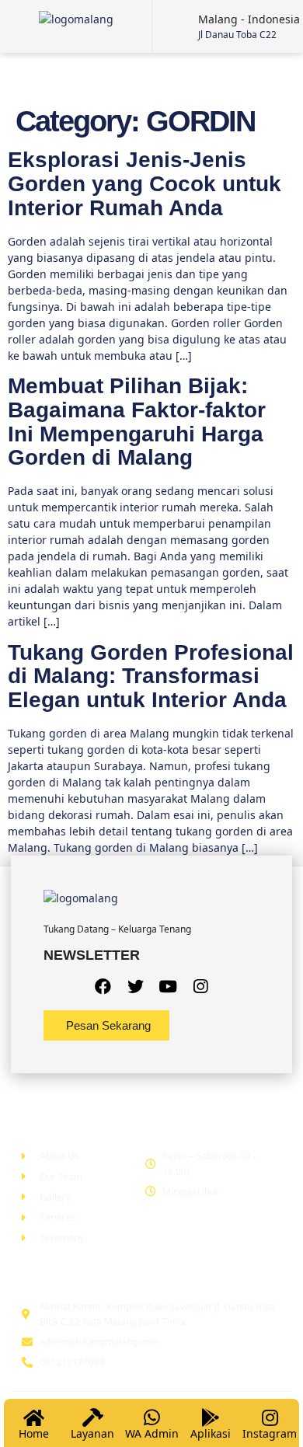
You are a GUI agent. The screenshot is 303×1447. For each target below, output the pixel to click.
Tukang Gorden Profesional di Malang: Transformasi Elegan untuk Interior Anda (151, 676)
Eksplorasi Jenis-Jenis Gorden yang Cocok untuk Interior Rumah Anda (144, 184)
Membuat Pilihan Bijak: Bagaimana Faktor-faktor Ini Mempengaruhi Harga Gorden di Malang (137, 421)
